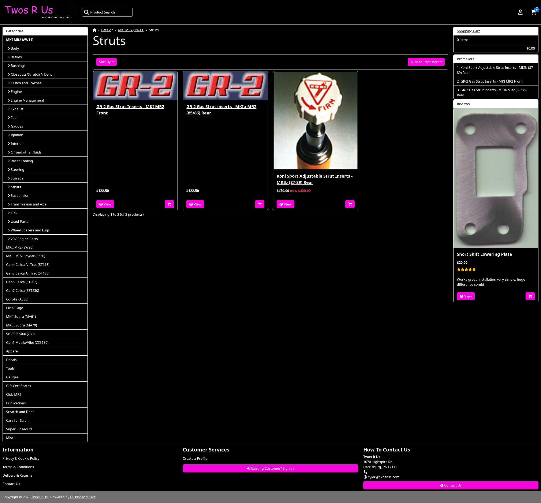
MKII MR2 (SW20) (19, 247)
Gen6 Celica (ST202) (21, 282)
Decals (11, 360)
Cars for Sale (16, 420)
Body (15, 48)
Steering (17, 169)
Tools (10, 368)
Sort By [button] (105, 62)
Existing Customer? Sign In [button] (272, 468)
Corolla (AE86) (17, 299)
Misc (10, 437)
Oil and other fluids (26, 152)
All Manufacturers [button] (425, 62)
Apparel (12, 351)
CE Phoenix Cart (83, 497)
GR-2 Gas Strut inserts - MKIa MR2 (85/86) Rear (221, 110)
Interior (17, 143)
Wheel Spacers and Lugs (30, 230)
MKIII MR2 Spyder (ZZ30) (25, 256)
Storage (17, 178)
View (107, 204)
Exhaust (17, 109)
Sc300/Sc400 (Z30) (20, 334)
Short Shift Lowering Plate (484, 254)
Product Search (102, 12)
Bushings (18, 65)
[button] (522, 12)
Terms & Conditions (18, 467)
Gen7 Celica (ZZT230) (22, 290)
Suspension (20, 195)
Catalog (107, 30)
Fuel (14, 117)
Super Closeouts (19, 429)
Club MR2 (13, 394)
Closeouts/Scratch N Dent (31, 74)
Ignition (17, 135)
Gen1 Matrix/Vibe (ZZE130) (27, 342)
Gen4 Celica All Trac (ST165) (27, 264)
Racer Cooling (22, 161)
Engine (16, 91)
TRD (14, 213)
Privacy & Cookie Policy (21, 458)
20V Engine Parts (24, 239)
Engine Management (27, 100)
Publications (16, 403)
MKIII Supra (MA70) (21, 325)
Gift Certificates (18, 385)
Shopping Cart (468, 31)
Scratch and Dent (20, 411)
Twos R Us (39, 497)
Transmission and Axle (28, 204)
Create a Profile (195, 458)
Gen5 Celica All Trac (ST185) (27, 273)
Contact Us (11, 483)
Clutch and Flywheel (26, 83)
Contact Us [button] (452, 485)
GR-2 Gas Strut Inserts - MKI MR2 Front (130, 110)
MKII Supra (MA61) (21, 316)
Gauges (17, 126)
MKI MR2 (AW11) (131, 30)
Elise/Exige (14, 308)
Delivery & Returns (17, 475)
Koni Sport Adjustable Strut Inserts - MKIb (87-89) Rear (314, 179)
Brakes (16, 57)
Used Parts (19, 221)
